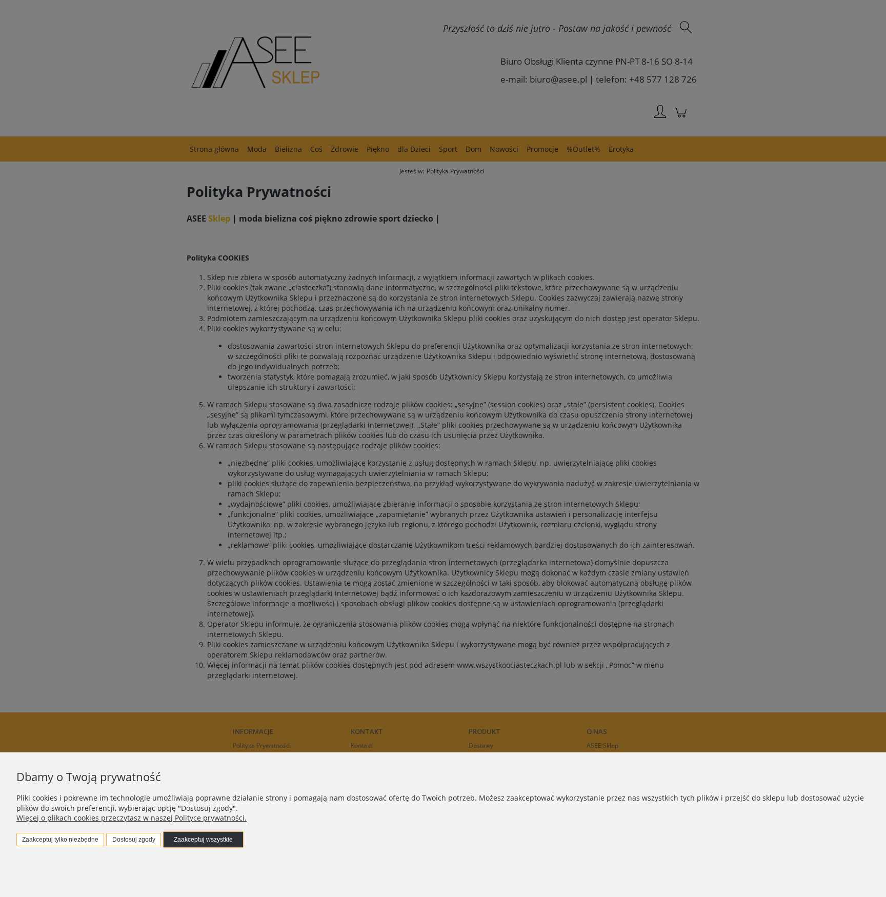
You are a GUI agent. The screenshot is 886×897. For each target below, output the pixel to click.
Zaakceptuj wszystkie (203, 839)
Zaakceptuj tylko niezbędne (60, 839)
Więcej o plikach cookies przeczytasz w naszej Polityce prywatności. (131, 818)
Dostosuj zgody (133, 839)
